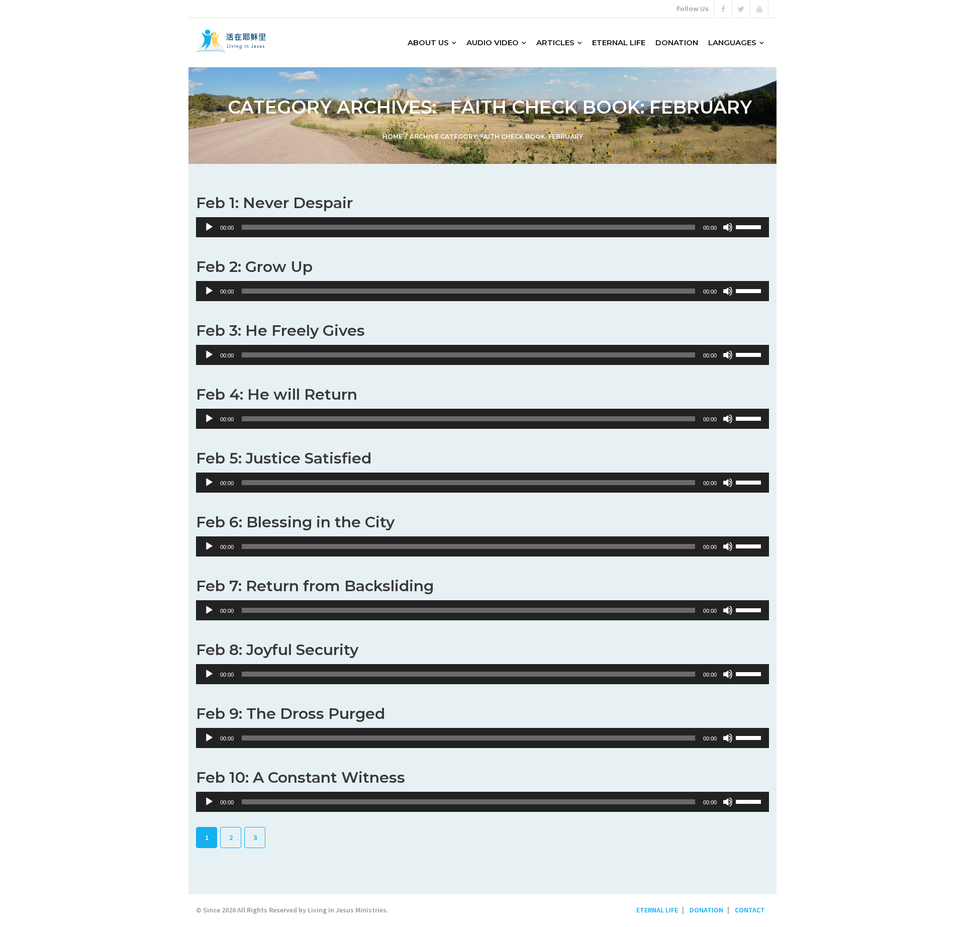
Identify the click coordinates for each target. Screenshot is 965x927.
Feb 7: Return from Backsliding (315, 586)
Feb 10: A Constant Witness (300, 777)
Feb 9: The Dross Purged (290, 713)
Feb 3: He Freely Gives (280, 330)
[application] (482, 227)
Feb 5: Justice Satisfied (283, 458)
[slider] (750, 226)
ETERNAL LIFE (657, 909)
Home (392, 136)
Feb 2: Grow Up (254, 266)
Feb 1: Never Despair (274, 203)
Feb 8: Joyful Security (277, 649)
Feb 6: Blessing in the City (295, 522)
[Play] (209, 227)
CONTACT (750, 909)
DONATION (706, 909)
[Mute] (728, 227)
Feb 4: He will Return (276, 394)
